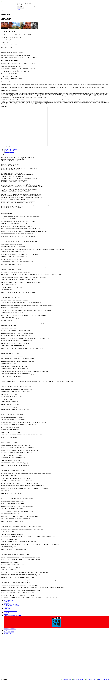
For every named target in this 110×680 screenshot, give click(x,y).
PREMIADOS (7, 633)
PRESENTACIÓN (8, 600)
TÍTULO (6, 614)
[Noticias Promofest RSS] (103, 679)
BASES (5, 630)
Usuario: (19, 4)
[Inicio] (2, 1)
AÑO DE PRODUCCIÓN (10, 611)
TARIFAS (6, 603)
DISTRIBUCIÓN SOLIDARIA (11, 605)
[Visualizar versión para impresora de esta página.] (2, 10)
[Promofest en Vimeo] (66, 679)
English (18, 9)
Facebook (14, 149)
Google (13, 150)
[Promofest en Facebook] (78, 679)
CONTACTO (7, 607)
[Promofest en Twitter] (90, 679)
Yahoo (12, 152)
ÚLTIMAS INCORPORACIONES (12, 615)
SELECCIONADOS (9, 632)
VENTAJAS (7, 601)
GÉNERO (6, 612)
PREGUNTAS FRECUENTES (11, 604)
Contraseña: (20, 6)
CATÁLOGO (7, 608)
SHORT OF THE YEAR (10, 629)
